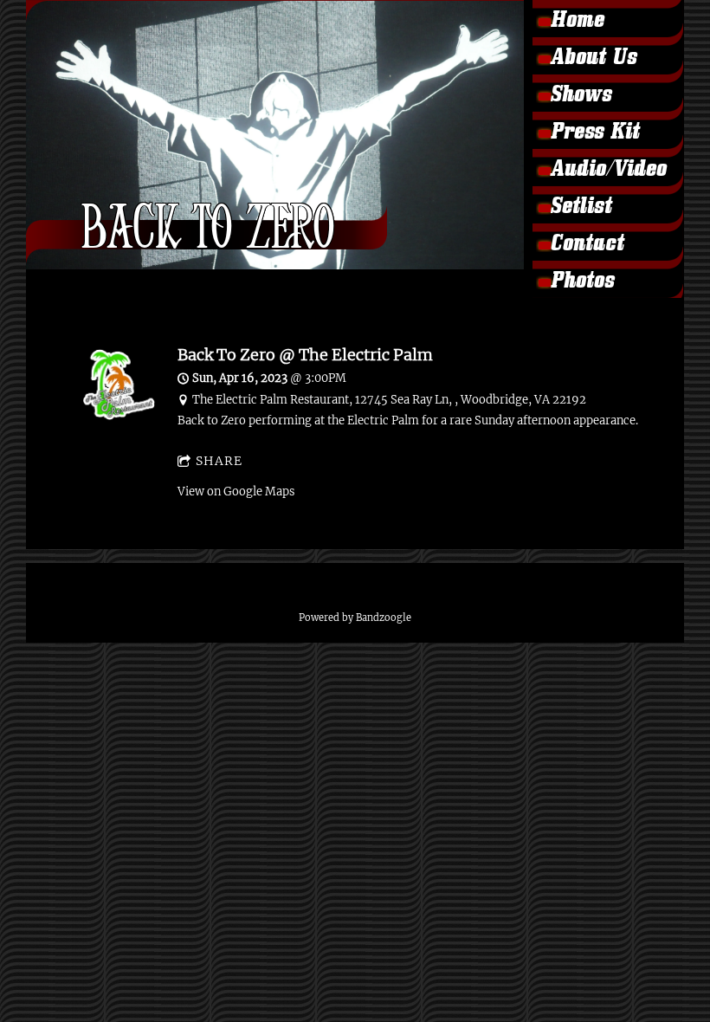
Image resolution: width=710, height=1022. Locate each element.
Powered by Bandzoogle (355, 617)
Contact (586, 246)
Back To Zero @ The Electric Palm (305, 355)
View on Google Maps (236, 491)
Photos (582, 283)
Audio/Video (608, 171)
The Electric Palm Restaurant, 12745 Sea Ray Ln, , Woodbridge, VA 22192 (389, 399)
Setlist (580, 208)
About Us (593, 59)
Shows (580, 97)
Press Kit (594, 134)
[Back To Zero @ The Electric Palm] (119, 416)
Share (219, 461)
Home (577, 22)
